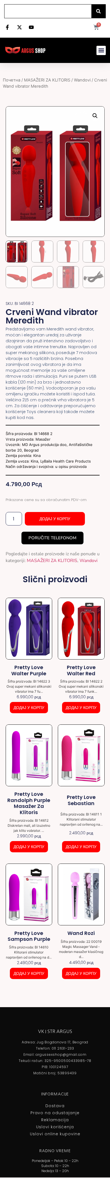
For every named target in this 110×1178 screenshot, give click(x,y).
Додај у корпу (54, 519)
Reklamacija (55, 1120)
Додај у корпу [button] (29, 707)
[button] (101, 50)
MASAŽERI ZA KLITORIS (47, 80)
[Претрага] (98, 11)
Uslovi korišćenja (55, 1127)
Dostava (55, 1106)
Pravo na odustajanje (55, 1113)
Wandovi (82, 80)
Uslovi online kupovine (55, 1134)
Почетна (11, 80)
